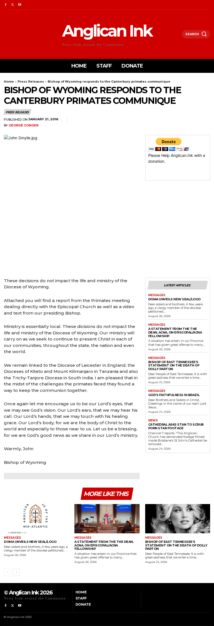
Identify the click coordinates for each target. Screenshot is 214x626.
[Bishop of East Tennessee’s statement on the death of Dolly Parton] (177, 518)
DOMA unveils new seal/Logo (174, 299)
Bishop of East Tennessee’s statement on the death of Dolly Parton (174, 365)
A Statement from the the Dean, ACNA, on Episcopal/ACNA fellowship (175, 332)
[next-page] (16, 572)
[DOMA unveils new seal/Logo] (36, 518)
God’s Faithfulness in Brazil (174, 395)
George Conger (23, 125)
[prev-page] (7, 572)
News (153, 420)
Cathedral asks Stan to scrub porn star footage (176, 426)
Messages (156, 295)
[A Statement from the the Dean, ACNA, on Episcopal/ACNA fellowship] (106, 518)
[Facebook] (5, 5)
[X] (12, 5)
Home (9, 81)
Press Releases (31, 81)
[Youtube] (20, 5)
